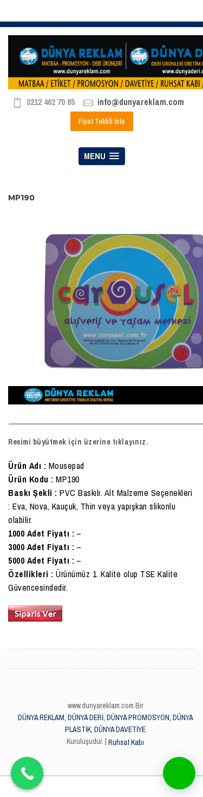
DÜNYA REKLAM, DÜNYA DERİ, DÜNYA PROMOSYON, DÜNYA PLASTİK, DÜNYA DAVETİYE (105, 723)
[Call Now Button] (27, 773)
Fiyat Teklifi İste (101, 121)
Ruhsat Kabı (126, 742)
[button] (179, 773)
